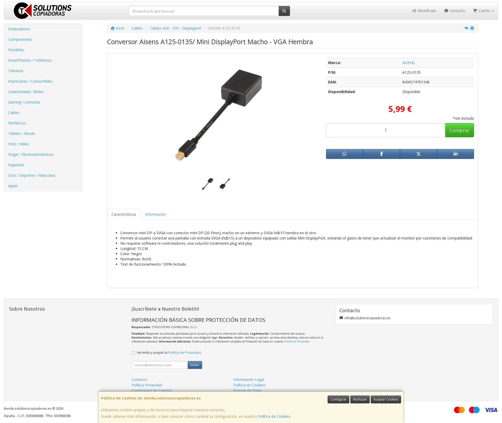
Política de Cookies (274, 416)
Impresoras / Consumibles (30, 81)
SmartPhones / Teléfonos (30, 60)
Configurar (338, 399)
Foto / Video (18, 143)
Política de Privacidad (296, 341)
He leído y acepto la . (169, 352)
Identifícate (426, 10)
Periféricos (17, 123)
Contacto (456, 10)
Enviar (194, 365)
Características (123, 214)
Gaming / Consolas (24, 102)
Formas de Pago (247, 390)
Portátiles (16, 49)
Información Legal (248, 379)
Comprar (459, 130)
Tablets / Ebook (21, 133)
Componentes (20, 39)
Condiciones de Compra (152, 390)
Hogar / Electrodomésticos (31, 154)
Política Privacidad (147, 384)
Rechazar (360, 399)
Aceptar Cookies (386, 399)
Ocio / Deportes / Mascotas (31, 175)
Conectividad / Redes (26, 91)
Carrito (484, 10)
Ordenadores (19, 28)
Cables (13, 112)
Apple (13, 185)
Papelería (16, 164)
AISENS (408, 62)
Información (155, 214)
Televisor (16, 70)
